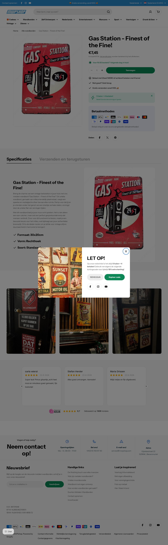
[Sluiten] (126, 251)
